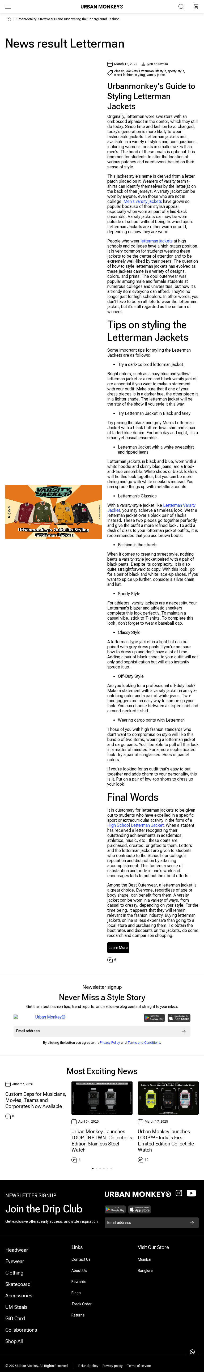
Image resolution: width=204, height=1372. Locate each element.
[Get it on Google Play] (154, 1018)
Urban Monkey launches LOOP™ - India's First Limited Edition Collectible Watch (166, 1140)
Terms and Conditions (144, 1043)
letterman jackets (157, 241)
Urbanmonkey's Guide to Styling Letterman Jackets (151, 96)
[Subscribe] (183, 1031)
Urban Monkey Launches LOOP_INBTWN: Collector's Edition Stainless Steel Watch (101, 1140)
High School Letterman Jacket (135, 825)
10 (146, 1160)
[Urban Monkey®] (102, 6)
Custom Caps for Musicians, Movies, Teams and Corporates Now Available (35, 1100)
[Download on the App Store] (179, 1018)
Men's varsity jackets (143, 201)
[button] (196, 6)
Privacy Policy (110, 1043)
